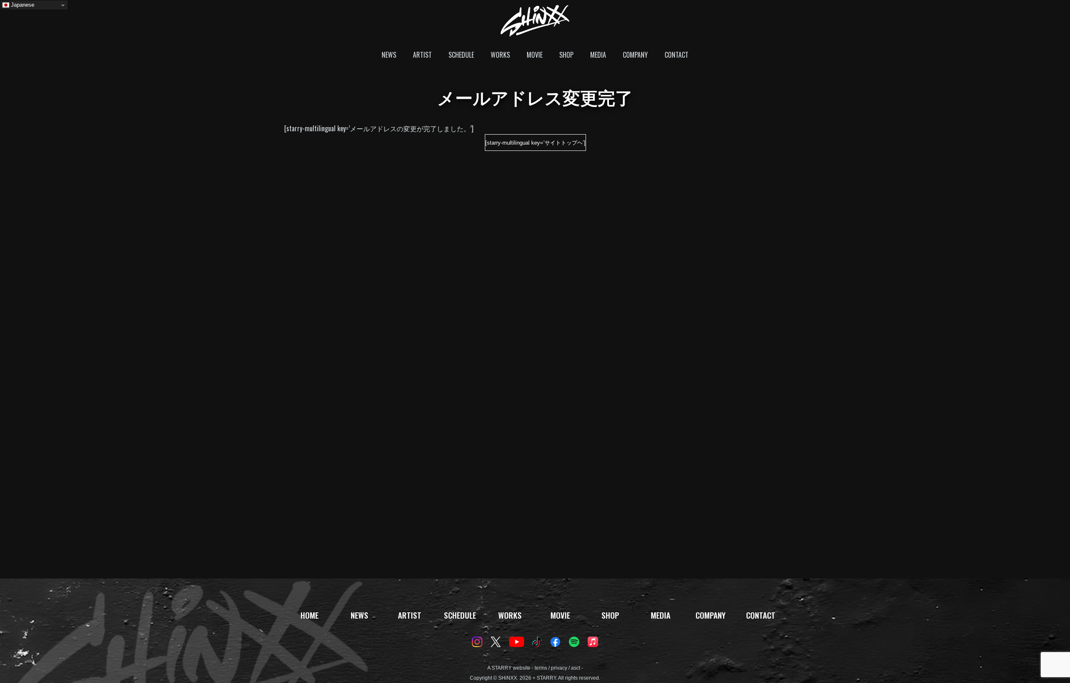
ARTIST (422, 55)
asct (575, 668)
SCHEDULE (461, 55)
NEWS (389, 55)
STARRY (502, 668)
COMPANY (635, 55)
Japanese (21, 5)
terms (541, 668)
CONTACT (676, 55)
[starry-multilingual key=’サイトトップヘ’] (535, 143)
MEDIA (598, 55)
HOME (309, 615)
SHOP (566, 55)
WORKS (500, 55)
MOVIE (535, 55)
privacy (559, 668)
